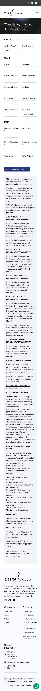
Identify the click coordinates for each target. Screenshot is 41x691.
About (6, 615)
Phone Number (28, 76)
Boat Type (27, 128)
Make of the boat (11, 143)
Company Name (10, 87)
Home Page (8, 611)
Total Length (10, 156)
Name (7, 64)
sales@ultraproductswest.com (12, 662)
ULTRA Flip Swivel (28, 615)
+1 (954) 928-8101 (12, 667)
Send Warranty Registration (17, 169)
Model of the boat (29, 143)
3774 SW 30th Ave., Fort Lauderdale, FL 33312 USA (12, 655)
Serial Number (28, 46)
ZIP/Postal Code (11, 110)
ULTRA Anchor (27, 611)
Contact (7, 623)
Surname (26, 64)
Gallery (6, 619)
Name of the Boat (11, 129)
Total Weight (28, 156)
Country (26, 110)
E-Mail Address (10, 76)
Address (25, 87)
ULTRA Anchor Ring (29, 628)
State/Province (28, 98)
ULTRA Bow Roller (29, 619)
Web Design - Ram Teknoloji (20, 685)
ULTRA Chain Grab (29, 632)
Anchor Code (10, 46)
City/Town (8, 98)
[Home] (5, 29)
